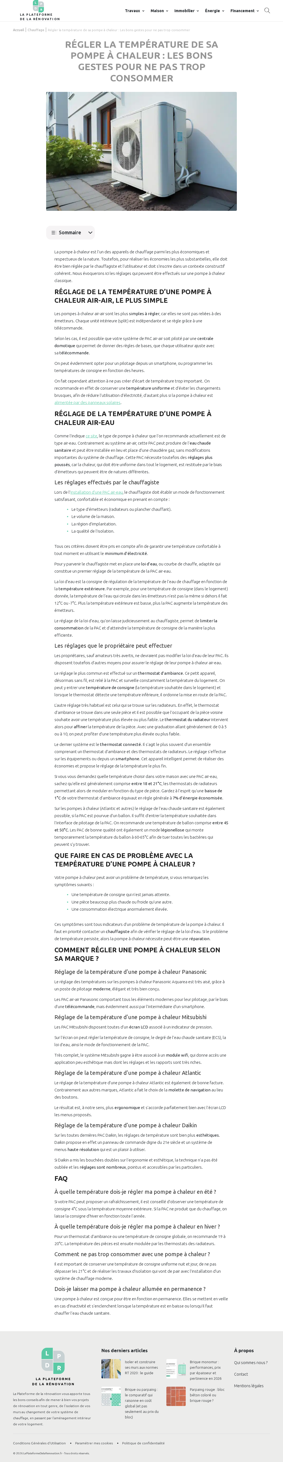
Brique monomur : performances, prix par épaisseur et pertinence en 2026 (205, 1370)
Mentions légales (249, 1386)
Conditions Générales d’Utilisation (39, 1443)
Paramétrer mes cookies (94, 1443)
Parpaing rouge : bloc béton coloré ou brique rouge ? (207, 1394)
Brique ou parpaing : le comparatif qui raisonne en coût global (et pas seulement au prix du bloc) (142, 1403)
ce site (91, 436)
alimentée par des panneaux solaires (87, 402)
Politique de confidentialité (143, 1443)
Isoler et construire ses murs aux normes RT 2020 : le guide (141, 1367)
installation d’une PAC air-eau (96, 492)
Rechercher (267, 10)
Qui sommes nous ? (251, 1362)
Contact (241, 1374)
